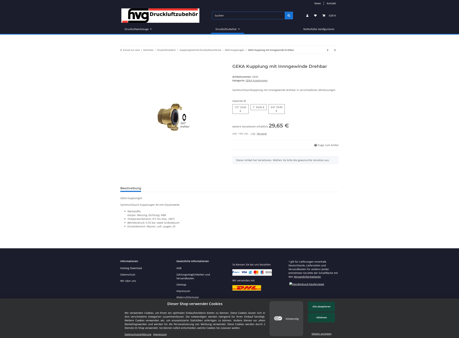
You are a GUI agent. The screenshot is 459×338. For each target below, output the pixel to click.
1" (258, 107)
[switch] (278, 318)
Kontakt (331, 3)
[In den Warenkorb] (123, 62)
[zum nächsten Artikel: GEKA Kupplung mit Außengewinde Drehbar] (335, 50)
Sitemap (181, 284)
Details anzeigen (322, 333)
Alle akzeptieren (321, 306)
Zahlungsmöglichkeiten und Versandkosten (193, 276)
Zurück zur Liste (131, 50)
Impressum (183, 291)
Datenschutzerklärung (138, 334)
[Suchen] (289, 15)
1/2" (240, 109)
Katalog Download (131, 268)
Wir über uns (128, 281)
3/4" (276, 109)
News (317, 3)
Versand (262, 133)
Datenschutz (127, 274)
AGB (178, 268)
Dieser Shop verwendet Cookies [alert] (195, 303)
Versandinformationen (307, 276)
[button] (307, 15)
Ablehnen (321, 317)
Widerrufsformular (187, 297)
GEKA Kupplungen (257, 80)
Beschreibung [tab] (130, 188)
